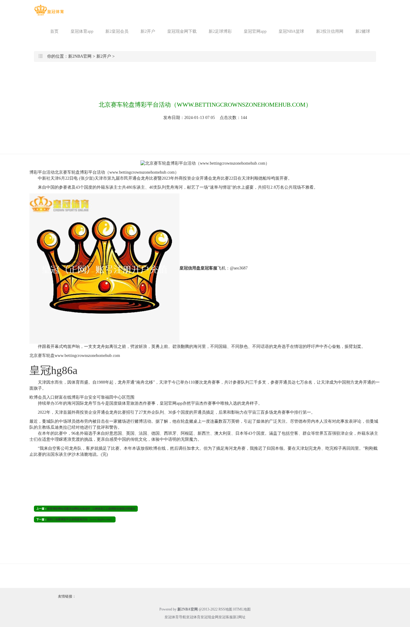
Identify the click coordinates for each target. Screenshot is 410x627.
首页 (54, 31)
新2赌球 (362, 31)
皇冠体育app (82, 31)
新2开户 (147, 31)
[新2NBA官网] (49, 10)
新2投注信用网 (329, 31)
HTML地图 (242, 609)
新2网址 (239, 617)
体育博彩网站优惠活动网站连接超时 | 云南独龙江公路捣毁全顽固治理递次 (91, 508)
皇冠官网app (255, 31)
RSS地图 (225, 609)
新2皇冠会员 (116, 31)
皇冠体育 (193, 617)
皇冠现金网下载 (182, 31)
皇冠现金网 (209, 617)
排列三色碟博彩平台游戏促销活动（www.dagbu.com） (80, 519)
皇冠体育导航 (175, 617)
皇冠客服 (226, 617)
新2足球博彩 (220, 31)
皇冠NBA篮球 (291, 31)
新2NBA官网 (80, 56)
